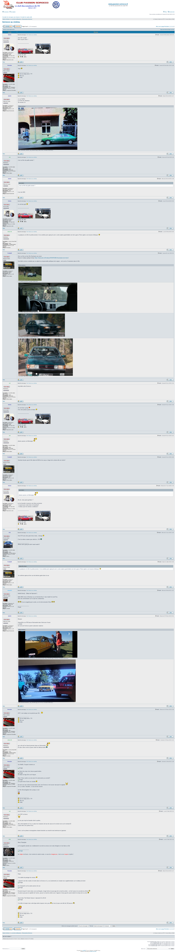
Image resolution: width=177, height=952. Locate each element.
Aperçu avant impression (8, 29)
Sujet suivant (171, 29)
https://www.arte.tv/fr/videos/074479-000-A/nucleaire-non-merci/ (52, 258)
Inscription (13, 11)
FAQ (165, 11)
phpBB (84, 950)
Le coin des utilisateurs (16, 19)
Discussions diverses (27, 19)
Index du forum (6, 19)
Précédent (166, 26)
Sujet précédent (163, 29)
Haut (4, 62)
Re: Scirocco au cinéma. (32, 34)
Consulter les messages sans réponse (11, 17)
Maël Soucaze (93, 951)
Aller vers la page (160, 26)
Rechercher (172, 11)
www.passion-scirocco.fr (118, 4)
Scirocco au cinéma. (11, 22)
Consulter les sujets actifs (26, 17)
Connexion (6, 11)
